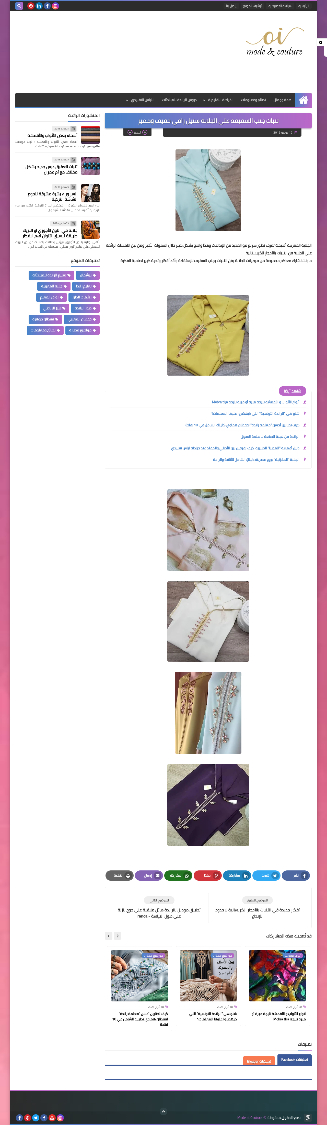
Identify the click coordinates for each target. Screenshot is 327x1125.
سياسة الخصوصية (279, 6)
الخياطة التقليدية (220, 99)
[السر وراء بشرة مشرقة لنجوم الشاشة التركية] (90, 193)
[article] (159, 907)
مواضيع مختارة (80, 330)
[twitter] (35, 1117)
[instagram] (55, 5)
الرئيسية (303, 6)
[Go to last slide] (117, 936)
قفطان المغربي (79, 319)
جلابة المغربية (51, 286)
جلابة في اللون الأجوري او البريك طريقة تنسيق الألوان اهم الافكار (49, 232)
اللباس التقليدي (143, 99)
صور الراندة (83, 308)
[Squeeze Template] (308, 1118)
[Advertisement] (108, 52)
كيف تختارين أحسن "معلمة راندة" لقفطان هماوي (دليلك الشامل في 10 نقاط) (242, 425)
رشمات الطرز (81, 297)
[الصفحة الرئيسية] (303, 100)
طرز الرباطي (52, 308)
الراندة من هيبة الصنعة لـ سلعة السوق (270, 436)
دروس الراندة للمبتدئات (179, 99)
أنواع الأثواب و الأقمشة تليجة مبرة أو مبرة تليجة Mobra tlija (255, 402)
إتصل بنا (231, 6)
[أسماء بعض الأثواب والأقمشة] (90, 135)
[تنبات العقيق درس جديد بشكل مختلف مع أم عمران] (90, 166)
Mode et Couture (249, 1117)
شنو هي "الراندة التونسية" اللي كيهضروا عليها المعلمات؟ (255, 413)
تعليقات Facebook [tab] (294, 1059)
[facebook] (47, 5)
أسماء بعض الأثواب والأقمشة (52, 135)
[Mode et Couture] (275, 42)
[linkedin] (39, 5)
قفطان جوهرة (43, 319)
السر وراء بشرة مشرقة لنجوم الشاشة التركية (52, 196)
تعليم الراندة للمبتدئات (49, 275)
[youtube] (52, 1117)
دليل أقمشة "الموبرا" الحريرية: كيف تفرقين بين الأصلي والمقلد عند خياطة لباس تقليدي (235, 448)
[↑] (163, 1111)
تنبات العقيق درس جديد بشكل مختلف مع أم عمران (51, 169)
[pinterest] (30, 5)
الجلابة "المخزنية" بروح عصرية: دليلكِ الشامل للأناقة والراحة (256, 459)
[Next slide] (108, 936)
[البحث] (19, 6)
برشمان (85, 275)
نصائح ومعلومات (253, 99)
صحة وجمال (282, 99)
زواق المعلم (49, 297)
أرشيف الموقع (252, 6)
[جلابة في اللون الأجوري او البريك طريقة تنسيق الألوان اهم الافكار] (90, 230)
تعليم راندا (83, 286)
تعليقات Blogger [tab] (259, 1061)
